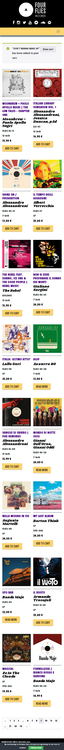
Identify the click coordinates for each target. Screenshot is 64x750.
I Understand (35, 748)
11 (51, 720)
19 (21, 726)
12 (56, 720)
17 (10, 726)
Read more (42, 386)
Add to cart (12, 148)
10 (46, 720)
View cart (48, 49)
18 (15, 726)
